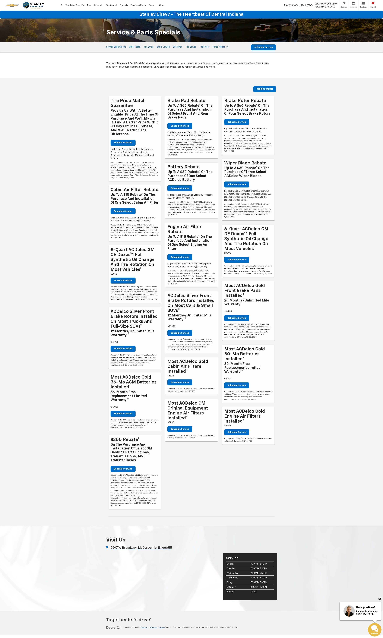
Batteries (177, 47)
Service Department (116, 47)
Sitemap (153, 628)
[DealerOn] (113, 627)
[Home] (61, 5)
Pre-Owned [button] (111, 5)
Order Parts (134, 47)
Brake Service (163, 47)
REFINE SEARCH (265, 89)
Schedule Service (263, 47)
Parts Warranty (220, 47)
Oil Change (148, 47)
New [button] (89, 5)
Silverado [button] (98, 5)
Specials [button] (124, 5)
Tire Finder (204, 47)
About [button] (162, 5)
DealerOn (145, 628)
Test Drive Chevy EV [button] (74, 5)
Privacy (161, 628)
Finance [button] (152, 5)
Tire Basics (191, 47)
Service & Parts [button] (138, 5)
